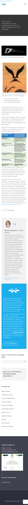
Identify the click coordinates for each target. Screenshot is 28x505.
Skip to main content (6, 1)
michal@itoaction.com (11, 451)
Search (24, 361)
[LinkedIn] (11, 210)
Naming (4, 419)
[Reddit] (13, 210)
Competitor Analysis (7, 394)
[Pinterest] (6, 210)
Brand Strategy (6, 391)
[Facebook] (2, 210)
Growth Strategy (6, 402)
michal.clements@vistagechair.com (12, 204)
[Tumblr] (8, 210)
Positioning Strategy (7, 426)
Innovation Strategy (7, 405)
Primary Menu (25, 4)
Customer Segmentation (8, 398)
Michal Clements (8, 57)
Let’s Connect (10, 343)
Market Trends (6, 412)
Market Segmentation (8, 409)
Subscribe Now (6, 482)
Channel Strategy (6, 416)
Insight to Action (18, 332)
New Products (6, 423)
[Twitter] (4, 210)
